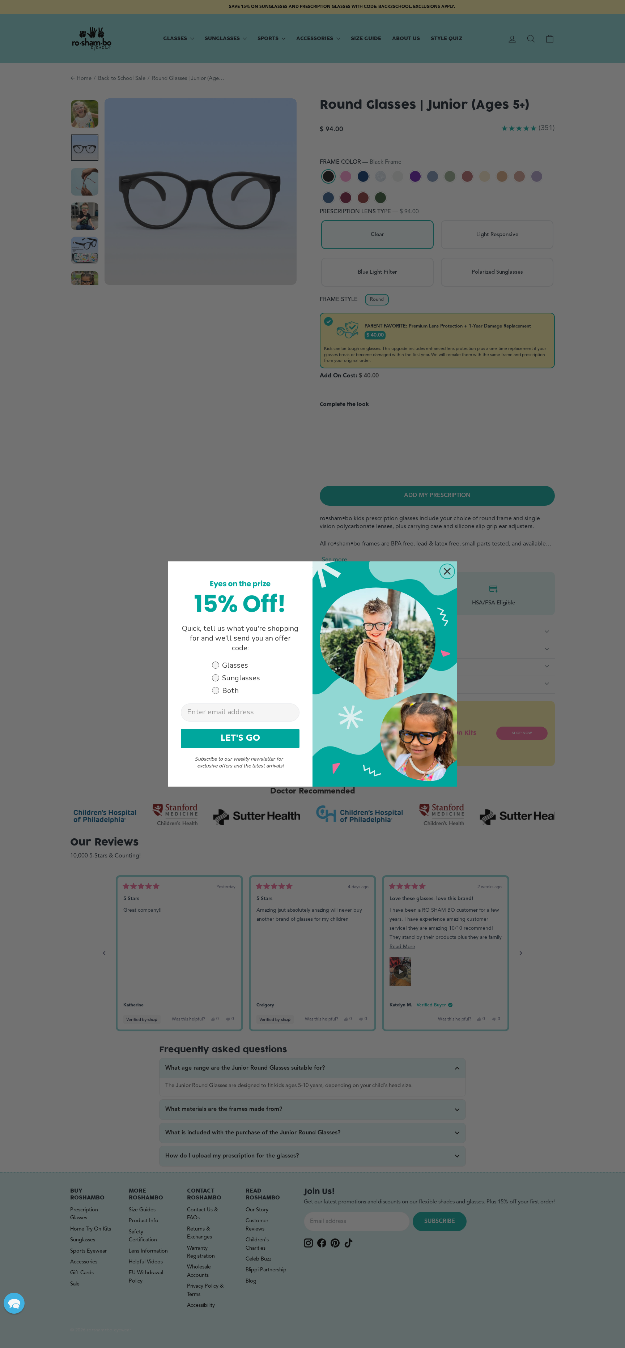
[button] (14, 1303)
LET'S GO (240, 738)
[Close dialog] (447, 571)
